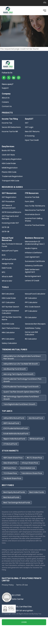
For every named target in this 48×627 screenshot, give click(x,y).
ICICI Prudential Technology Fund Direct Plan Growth (22, 380)
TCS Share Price (10, 473)
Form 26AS (29, 201)
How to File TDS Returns (35, 206)
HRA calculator (8, 332)
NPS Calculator (8, 339)
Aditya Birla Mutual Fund (13, 418)
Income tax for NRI (10, 131)
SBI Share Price (9, 468)
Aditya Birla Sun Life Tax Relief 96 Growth (20, 364)
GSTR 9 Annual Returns (11, 212)
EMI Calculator (8, 294)
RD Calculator (31, 339)
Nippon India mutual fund (14, 438)
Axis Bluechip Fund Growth (14, 369)
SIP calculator (31, 298)
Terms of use (22, 585)
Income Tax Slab (32, 197)
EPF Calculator (31, 311)
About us (5, 97)
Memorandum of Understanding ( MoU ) (34, 242)
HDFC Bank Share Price (13, 457)
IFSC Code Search (32, 306)
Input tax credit (32, 140)
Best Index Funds (36, 492)
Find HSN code (8, 324)
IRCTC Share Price (34, 457)
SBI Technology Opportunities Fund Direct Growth (21, 397)
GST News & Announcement (9, 206)
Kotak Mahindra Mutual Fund (15, 433)
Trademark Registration (12, 176)
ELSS (3, 255)
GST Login (29, 127)
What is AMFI (7, 276)
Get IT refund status (11, 328)
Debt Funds (7, 268)
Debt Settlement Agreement (32, 270)
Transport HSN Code (10, 180)
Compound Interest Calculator (10, 311)
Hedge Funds (7, 263)
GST (26, 123)
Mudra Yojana (31, 248)
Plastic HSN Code (9, 172)
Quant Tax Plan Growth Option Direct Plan (21, 392)
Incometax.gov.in (32, 214)
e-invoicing (29, 136)
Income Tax (7, 123)
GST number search (10, 306)
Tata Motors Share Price (31, 473)
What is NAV (7, 281)
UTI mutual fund (10, 444)
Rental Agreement (33, 276)
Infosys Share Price (30, 463)
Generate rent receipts (35, 324)
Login (24, 622)
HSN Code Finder (9, 163)
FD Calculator (31, 317)
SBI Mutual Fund (36, 438)
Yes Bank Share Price (12, 478)
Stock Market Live (27, 468)
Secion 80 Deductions (11, 127)
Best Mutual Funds (11, 497)
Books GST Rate (8, 150)
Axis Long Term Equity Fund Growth (18, 374)
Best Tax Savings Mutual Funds (16, 502)
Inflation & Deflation (33, 252)
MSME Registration (10, 167)
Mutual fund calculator (35, 294)
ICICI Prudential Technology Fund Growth (21, 386)
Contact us (7, 106)
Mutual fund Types (10, 250)
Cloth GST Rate (8, 155)
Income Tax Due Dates (35, 225)
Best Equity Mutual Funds (14, 492)
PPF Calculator (31, 302)
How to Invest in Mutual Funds (12, 245)
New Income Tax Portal (35, 210)
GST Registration (9, 197)
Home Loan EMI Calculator (31, 333)
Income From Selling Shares (33, 219)
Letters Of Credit (32, 280)
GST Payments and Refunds (10, 217)
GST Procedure (8, 201)
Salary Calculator (9, 343)
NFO (3, 272)
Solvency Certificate (34, 265)
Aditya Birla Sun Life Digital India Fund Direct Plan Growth (22, 357)
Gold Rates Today (32, 328)
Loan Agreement (32, 257)
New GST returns (32, 131)
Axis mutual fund (36, 418)
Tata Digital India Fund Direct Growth (19, 404)
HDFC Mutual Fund (11, 423)
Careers (5, 102)
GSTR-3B (5, 231)
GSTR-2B (5, 227)
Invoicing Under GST (10, 223)
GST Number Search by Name (11, 318)
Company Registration (12, 159)
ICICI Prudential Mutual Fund (15, 428)
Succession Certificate (35, 261)
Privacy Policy (8, 585)
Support (5, 88)
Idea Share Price (10, 463)
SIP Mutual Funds (9, 259)
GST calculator (8, 302)
